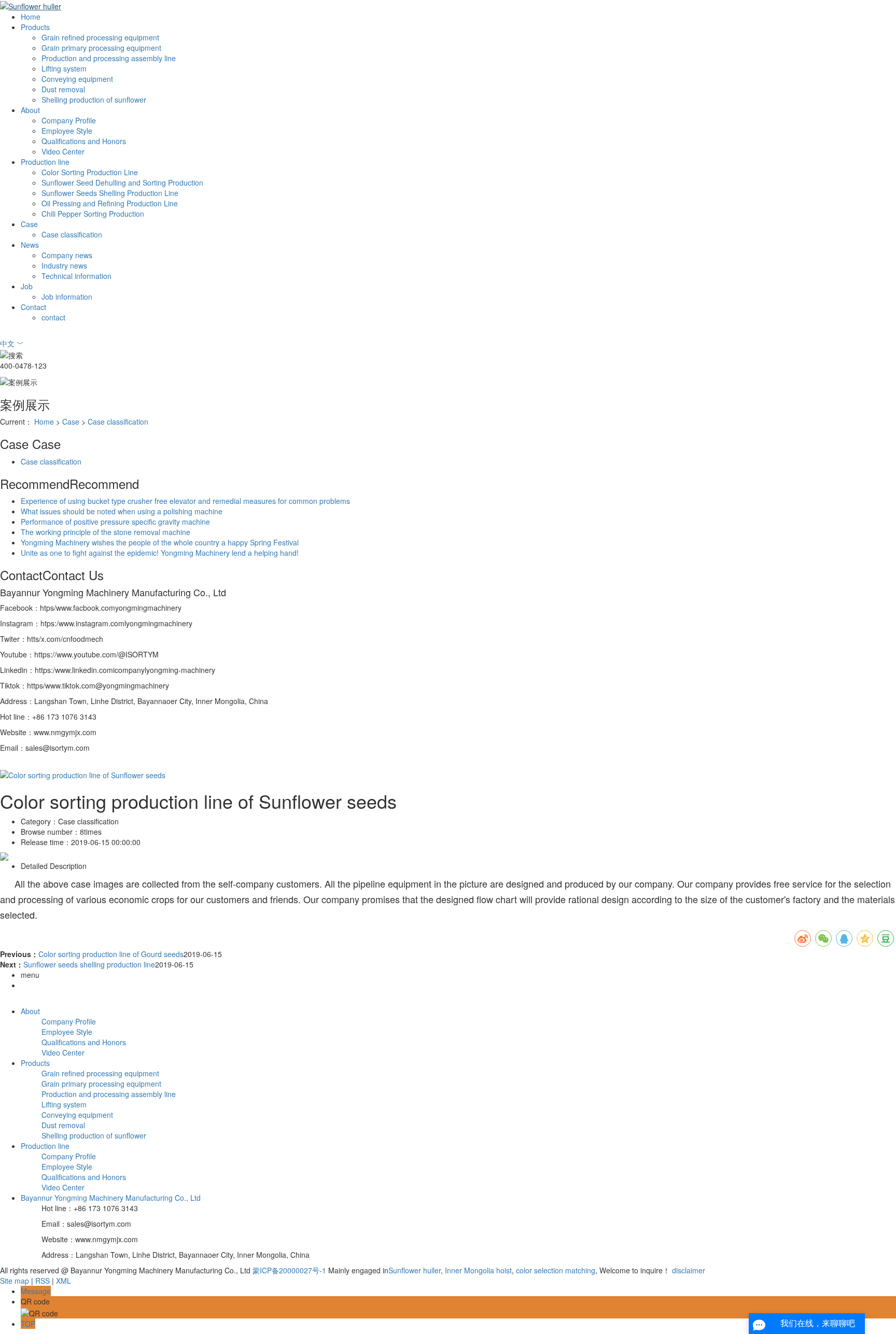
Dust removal (63, 89)
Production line (45, 162)
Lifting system (64, 68)
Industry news (64, 265)
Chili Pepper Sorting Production (92, 213)
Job (27, 286)
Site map (14, 1280)
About (30, 110)
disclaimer (688, 1270)
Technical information (76, 276)
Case (29, 224)
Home (30, 16)
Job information (66, 296)
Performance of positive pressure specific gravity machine (115, 521)
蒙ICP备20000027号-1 (289, 1270)
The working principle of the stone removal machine (105, 532)
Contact (33, 307)
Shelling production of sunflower (93, 99)
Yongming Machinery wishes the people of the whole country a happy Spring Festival (160, 542)
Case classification (71, 234)
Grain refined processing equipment (100, 37)
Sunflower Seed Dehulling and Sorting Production (122, 182)
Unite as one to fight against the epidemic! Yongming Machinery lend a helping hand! (160, 552)
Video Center (63, 151)
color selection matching (554, 1270)
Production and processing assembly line (108, 58)
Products (35, 27)
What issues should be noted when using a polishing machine (121, 511)
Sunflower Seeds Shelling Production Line (109, 193)
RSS (42, 1280)
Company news (66, 255)
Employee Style (66, 130)
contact (53, 317)
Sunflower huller (414, 1270)
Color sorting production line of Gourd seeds (111, 954)
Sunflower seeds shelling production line (89, 964)
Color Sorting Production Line (89, 172)
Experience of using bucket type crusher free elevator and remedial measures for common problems (185, 501)
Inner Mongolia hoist (477, 1270)
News (30, 245)
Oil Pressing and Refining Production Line (109, 203)
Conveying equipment (77, 79)
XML (63, 1280)
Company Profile (68, 120)
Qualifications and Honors (83, 141)
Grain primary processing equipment (101, 48)
